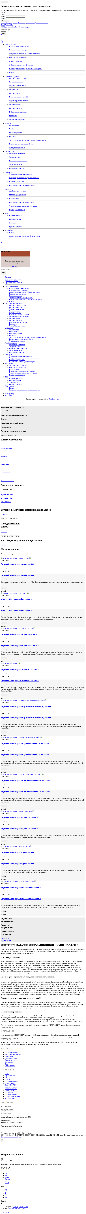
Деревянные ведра (15, 164)
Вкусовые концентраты (12, 76)
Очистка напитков (15, 61)
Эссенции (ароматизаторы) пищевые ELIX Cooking (27, 140)
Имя (2, 14)
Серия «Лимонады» (16, 108)
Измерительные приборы (18, 50)
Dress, (21, 1207)
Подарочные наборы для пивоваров (22, 185)
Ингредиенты (14, 198)
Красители (13, 116)
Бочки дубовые (5, 472)
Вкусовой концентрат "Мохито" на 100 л (20, 669)
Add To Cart (5, 1212)
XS (6, 1190)
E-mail (3, 16)
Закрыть (4, 2)
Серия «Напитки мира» (17, 86)
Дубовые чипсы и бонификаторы (21, 65)
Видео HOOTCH (11, 1091)
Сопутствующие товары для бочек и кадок (24, 236)
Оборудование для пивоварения (20, 174)
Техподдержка (10, 1098)
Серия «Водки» (14, 89)
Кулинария (8, 123)
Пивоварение (9, 172)
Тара (6, 213)
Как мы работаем (11, 1087)
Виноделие (8, 189)
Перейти (4, 514)
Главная (8, 277)
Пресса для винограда (17, 210)
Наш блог (14, 27)
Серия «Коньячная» (16, 82)
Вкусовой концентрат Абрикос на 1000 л (19, 817)
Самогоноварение (10, 44)
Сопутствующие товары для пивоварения (24, 178)
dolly (6, 1173)
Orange (7, 1179)
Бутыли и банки (15, 219)
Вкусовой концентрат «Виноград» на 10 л (20, 634)
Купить (4, 588)
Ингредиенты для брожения (19, 46)
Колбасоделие (14, 129)
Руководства (9, 1092)
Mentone (17, 1209)
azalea (7, 1177)
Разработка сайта (11, 1137)
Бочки (11, 232)
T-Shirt (25, 1207)
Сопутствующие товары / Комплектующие (24, 54)
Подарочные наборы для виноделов (22, 202)
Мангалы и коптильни (17, 153)
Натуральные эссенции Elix (19, 97)
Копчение (12, 136)
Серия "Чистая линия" (17, 119)
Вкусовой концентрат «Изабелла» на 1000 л (21, 887)
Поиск (3, 33)
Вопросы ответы (11, 1089)
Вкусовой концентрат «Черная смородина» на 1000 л (25, 743)
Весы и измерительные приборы (21, 144)
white (7, 1175)
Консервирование (15, 133)
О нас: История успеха (9, 23)
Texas (23, 1209)
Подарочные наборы (16, 168)
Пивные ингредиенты (17, 181)
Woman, (15, 1207)
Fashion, (11, 1209)
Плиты (11, 72)
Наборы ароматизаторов (18, 112)
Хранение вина (14, 223)
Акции (27, 27)
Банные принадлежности (18, 161)
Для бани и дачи (9, 151)
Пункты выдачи (10, 1076)
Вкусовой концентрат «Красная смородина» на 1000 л (25, 780)
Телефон (4, 18)
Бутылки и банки (15, 227)
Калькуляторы (6, 27)
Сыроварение (14, 125)
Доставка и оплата (41, 23)
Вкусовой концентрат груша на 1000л (18, 852)
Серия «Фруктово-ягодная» (19, 101)
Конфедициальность (12, 1096)
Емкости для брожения (17, 57)
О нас (7, 1074)
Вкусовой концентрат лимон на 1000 (17, 564)
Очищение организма (17, 148)
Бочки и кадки (9, 230)
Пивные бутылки (15, 215)
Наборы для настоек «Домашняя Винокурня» (25, 69)
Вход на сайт (15, 266)
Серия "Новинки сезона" (18, 78)
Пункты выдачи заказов (26, 23)
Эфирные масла (15, 157)
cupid (7, 1183)
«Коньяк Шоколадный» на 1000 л (16, 599)
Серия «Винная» (15, 104)
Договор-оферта (11, 1094)
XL (6, 1197)
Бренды (21, 27)
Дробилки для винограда (18, 191)
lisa (6, 1181)
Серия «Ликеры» (15, 93)
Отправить (5, 21)
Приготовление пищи (7, 481)
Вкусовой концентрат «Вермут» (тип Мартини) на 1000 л (27, 706)
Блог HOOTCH (10, 1085)
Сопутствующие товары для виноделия (23, 206)
